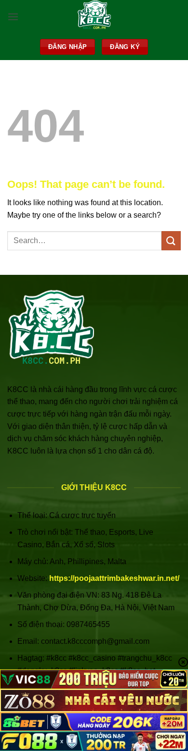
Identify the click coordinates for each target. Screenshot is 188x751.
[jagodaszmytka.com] (94, 17)
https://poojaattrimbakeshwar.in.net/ (114, 578)
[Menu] (13, 16)
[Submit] (171, 240)
